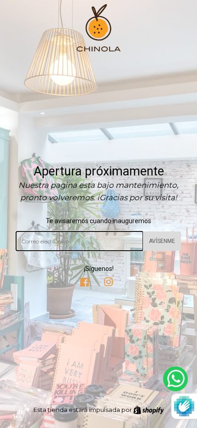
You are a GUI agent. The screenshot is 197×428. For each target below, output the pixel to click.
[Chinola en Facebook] (84, 283)
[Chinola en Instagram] (108, 283)
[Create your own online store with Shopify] (148, 409)
